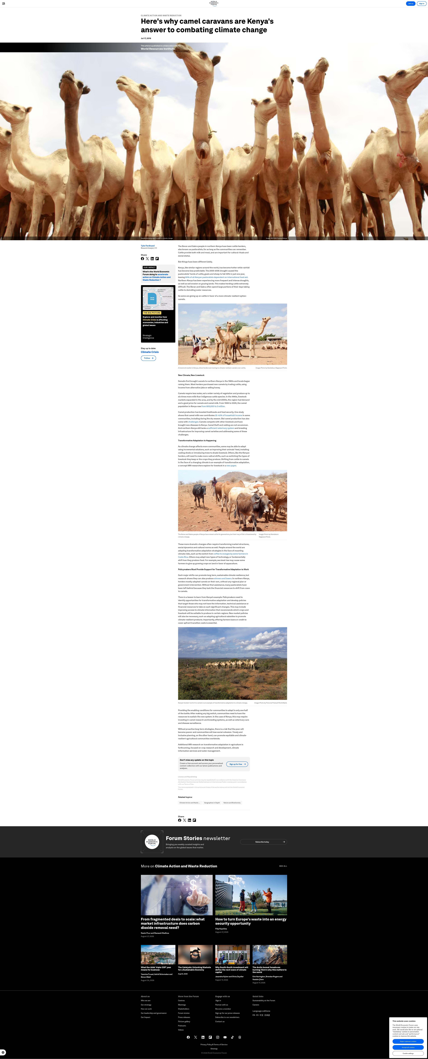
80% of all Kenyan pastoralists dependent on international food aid (216, 277)
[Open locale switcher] (3, 1052)
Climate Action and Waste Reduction (161, 15)
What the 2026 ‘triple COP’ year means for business (156, 968)
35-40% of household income (228, 415)
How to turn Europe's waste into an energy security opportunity (250, 921)
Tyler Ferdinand (147, 246)
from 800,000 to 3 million (213, 406)
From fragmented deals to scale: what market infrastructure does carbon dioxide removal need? (173, 923)
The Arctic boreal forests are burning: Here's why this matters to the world (270, 969)
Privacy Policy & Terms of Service (214, 1045)
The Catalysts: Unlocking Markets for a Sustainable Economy (194, 968)
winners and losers (222, 578)
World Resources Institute (158, 48)
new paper (231, 465)
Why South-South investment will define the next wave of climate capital (231, 969)
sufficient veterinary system (221, 428)
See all (283, 866)
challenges (193, 422)
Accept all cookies (408, 1047)
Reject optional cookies (408, 1041)
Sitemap (214, 1049)
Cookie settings (408, 1053)
